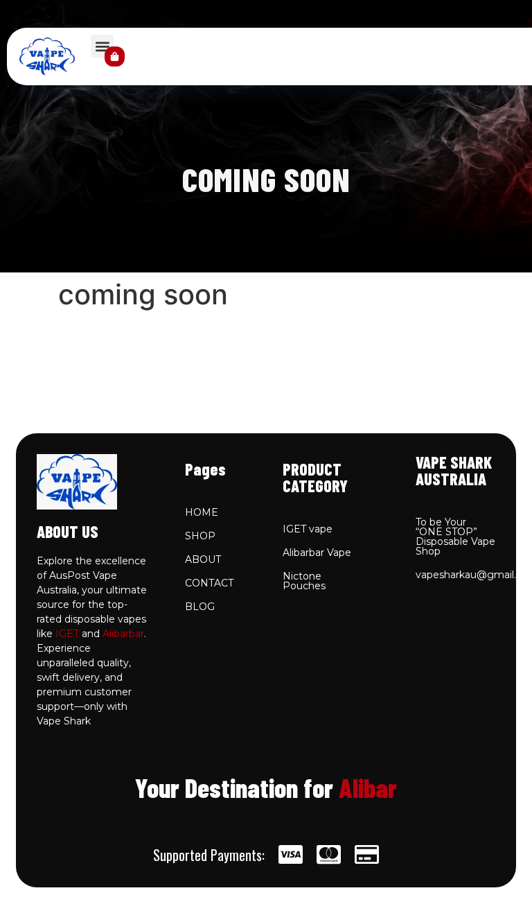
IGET (67, 633)
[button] (102, 46)
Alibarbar (123, 633)
